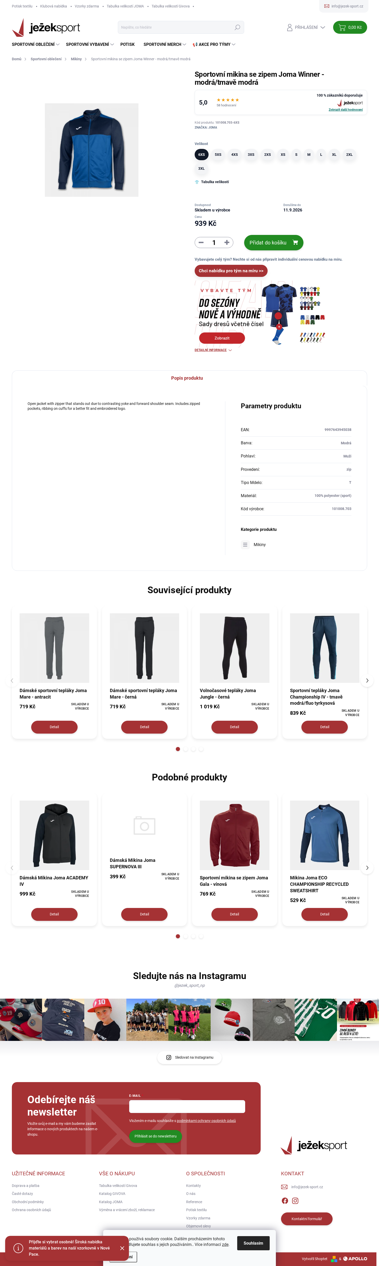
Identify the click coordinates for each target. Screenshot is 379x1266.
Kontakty (193, 1186)
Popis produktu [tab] (187, 378)
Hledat (237, 27)
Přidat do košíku (268, 243)
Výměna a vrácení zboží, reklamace (127, 1210)
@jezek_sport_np (189, 985)
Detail (54, 727)
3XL (201, 168)
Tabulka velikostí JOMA (125, 6)
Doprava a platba (25, 1186)
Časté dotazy (22, 1194)
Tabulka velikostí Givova (171, 6)
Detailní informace (211, 350)
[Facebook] (285, 1200)
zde (225, 1244)
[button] (178, 749)
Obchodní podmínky (28, 1202)
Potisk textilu (22, 6)
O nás (190, 1194)
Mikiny (260, 544)
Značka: (206, 127)
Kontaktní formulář (307, 1219)
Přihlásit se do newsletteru (156, 1136)
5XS (218, 154)
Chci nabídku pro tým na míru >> (231, 270)
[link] (281, 102)
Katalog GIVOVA (112, 1194)
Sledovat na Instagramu (194, 1057)
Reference (194, 1202)
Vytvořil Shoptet (314, 1259)
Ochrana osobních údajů (31, 1210)
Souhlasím (253, 1243)
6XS (201, 154)
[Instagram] (295, 1200)
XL (334, 154)
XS (283, 154)
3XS (251, 154)
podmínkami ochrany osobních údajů (206, 1121)
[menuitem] (36, 44)
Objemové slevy (198, 1226)
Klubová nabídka (53, 6)
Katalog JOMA (110, 1202)
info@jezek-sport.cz (307, 1187)
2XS (267, 154)
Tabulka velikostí (215, 182)
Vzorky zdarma (87, 6)
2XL (349, 154)
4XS (234, 154)
